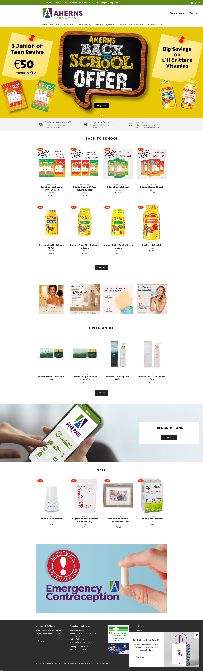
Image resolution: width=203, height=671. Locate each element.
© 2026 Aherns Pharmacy (44, 663)
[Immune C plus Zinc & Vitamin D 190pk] (85, 222)
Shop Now (101, 106)
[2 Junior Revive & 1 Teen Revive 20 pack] (85, 164)
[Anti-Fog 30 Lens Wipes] (152, 495)
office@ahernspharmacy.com (81, 642)
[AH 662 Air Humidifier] (51, 495)
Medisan (51, 516)
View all (102, 268)
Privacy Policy (58, 663)
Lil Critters (51, 242)
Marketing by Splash (102, 663)
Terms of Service (68, 663)
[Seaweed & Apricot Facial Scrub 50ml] (85, 353)
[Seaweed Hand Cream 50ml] (51, 353)
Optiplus (151, 516)
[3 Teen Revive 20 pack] (118, 164)
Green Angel (51, 374)
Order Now (169, 437)
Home (44, 24)
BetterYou (85, 516)
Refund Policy (79, 663)
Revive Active (51, 184)
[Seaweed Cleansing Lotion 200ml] (118, 353)
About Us (140, 631)
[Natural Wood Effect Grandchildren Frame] (118, 495)
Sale (160, 24)
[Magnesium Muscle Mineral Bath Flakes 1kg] (85, 495)
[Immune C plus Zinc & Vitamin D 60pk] (118, 222)
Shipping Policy (90, 663)
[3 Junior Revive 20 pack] (152, 164)
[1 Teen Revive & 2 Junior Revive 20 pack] (51, 164)
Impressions (118, 516)
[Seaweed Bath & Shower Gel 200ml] (152, 353)
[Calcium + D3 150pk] (152, 222)
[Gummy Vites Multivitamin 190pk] (51, 222)
